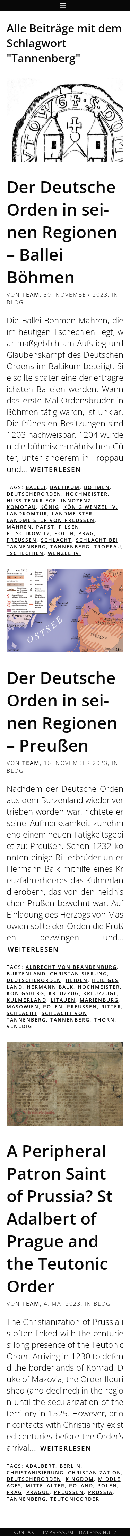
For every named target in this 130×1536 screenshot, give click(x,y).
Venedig (19, 1026)
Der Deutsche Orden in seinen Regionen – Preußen (62, 711)
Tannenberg (70, 546)
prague (38, 1492)
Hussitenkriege (32, 500)
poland (81, 1485)
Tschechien (25, 553)
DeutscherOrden (34, 494)
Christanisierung (78, 973)
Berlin (70, 1466)
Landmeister (72, 513)
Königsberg (25, 993)
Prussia (100, 1492)
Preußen (22, 540)
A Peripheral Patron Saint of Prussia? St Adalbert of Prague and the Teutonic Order (60, 1218)
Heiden (77, 980)
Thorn (104, 1019)
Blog (15, 302)
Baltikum (65, 487)
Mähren (19, 526)
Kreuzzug (64, 993)
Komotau (21, 507)
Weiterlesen (55, 469)
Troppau (107, 546)
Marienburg (99, 1000)
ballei (36, 487)
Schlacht (56, 540)
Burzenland (26, 973)
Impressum (58, 1532)
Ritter (111, 1006)
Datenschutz (98, 1532)
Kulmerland (26, 1000)
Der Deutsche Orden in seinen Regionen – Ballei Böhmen (62, 231)
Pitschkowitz (28, 533)
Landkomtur (27, 513)
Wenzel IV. (64, 553)
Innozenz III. (81, 500)
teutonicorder (74, 1498)
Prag (86, 533)
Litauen (63, 1000)
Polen (64, 533)
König (49, 507)
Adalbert (40, 1466)
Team (31, 294)
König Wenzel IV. (90, 507)
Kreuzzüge (100, 993)
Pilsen (69, 526)
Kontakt (25, 1532)
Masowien (23, 1006)
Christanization (94, 1472)
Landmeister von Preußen (51, 520)
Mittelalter (45, 1485)
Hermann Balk (50, 986)
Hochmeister (87, 494)
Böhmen (97, 487)
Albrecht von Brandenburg (71, 967)
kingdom (80, 1479)
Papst (45, 526)
